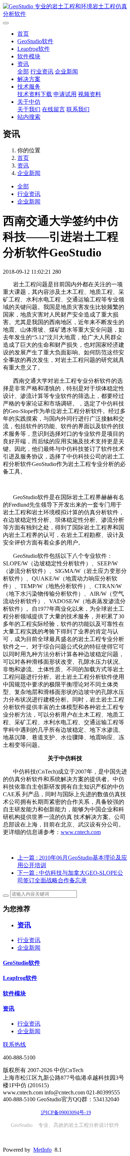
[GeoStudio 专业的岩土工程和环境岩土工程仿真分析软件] (65, 10)
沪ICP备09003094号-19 (66, 1112)
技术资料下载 (34, 94)
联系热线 (14, 1044)
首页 (23, 34)
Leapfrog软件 (33, 49)
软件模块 (28, 56)
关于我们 (28, 109)
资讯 (23, 64)
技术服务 (28, 87)
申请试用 (65, 94)
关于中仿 (28, 102)
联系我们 (78, 109)
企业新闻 (66, 71)
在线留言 (53, 109)
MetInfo (42, 1150)
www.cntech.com (81, 832)
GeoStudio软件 (35, 41)
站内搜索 (28, 117)
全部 (23, 71)
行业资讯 (41, 71)
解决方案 (28, 79)
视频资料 (89, 94)
